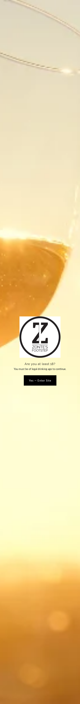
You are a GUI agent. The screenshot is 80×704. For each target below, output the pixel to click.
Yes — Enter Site (40, 380)
